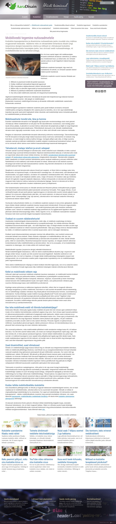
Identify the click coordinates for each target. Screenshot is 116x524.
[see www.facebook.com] (96, 91)
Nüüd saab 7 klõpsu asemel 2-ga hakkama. (100, 66)
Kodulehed (37, 17)
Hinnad (66, 17)
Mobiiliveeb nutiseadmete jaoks (42, 25)
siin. (43, 409)
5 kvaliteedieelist (52, 17)
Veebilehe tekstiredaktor (61, 28)
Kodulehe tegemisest (83, 25)
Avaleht (25, 17)
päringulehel (107, 86)
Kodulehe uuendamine (100, 25)
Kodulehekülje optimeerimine (20, 28)
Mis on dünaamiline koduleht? (20, 25)
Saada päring (78, 17)
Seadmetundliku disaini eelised (64, 25)
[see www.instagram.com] (99, 91)
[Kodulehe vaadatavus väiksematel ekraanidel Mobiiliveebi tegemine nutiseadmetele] (22, 75)
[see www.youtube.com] (105, 91)
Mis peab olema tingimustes (59, 31)
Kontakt (91, 17)
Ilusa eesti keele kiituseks (98, 28)
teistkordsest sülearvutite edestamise (26, 157)
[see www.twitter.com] (102, 91)
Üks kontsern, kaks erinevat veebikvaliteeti (100, 51)
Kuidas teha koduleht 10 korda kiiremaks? (100, 43)
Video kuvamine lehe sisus (79, 28)
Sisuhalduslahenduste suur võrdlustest (99, 73)
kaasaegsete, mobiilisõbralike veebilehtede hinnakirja (30, 396)
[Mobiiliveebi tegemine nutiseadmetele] (21, 6)
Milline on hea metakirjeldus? (41, 28)
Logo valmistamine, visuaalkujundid (97, 58)
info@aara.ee (99, 506)
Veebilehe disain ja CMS (104, 522)
